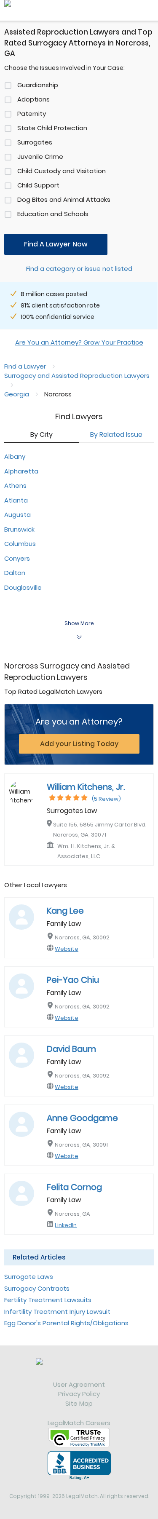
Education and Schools (52, 213)
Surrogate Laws (28, 1276)
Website (66, 949)
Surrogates (34, 142)
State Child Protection (52, 127)
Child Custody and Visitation (61, 170)
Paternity (31, 113)
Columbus (20, 543)
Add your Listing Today (79, 744)
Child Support (38, 185)
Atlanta (16, 500)
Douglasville (23, 587)
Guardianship (37, 84)
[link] (79, 1369)
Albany (14, 456)
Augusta (17, 514)
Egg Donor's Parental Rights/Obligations (66, 1322)
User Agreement (79, 1384)
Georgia (16, 394)
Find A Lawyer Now (56, 244)
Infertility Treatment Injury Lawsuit (57, 1311)
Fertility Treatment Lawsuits (47, 1299)
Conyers (17, 558)
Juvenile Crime (40, 156)
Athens (15, 485)
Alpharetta (21, 471)
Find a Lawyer (25, 366)
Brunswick (19, 529)
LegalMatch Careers (79, 1422)
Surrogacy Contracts (37, 1288)
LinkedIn (66, 1225)
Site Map (79, 1403)
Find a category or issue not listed (79, 268)
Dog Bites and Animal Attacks (63, 199)
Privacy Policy (79, 1393)
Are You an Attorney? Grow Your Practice (79, 342)
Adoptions (33, 99)
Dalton (14, 572)
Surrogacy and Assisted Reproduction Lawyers (77, 375)
